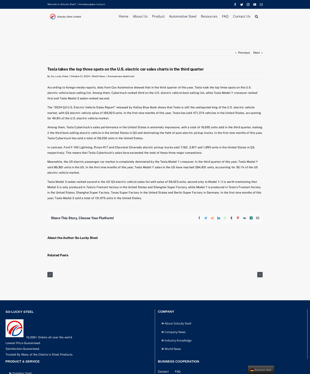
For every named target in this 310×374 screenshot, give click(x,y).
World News (98, 76)
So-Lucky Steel (59, 76)
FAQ (178, 371)
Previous (244, 52)
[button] (256, 16)
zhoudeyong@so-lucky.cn (92, 4)
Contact (164, 371)
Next (256, 52)
